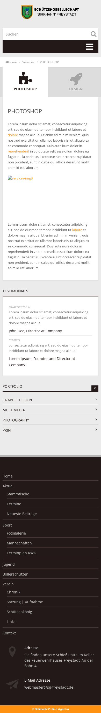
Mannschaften (19, 543)
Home (12, 62)
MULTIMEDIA (14, 409)
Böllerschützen (15, 574)
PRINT (8, 430)
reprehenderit (18, 151)
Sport (7, 525)
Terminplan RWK (21, 552)
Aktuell (9, 485)
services (28, 62)
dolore (13, 135)
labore (77, 229)
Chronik (13, 592)
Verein (8, 584)
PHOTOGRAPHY (16, 420)
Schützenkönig (19, 611)
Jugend (9, 564)
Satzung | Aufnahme (25, 601)
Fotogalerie (16, 533)
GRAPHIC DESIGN (17, 399)
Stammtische (18, 494)
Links (11, 621)
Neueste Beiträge (22, 513)
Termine (14, 503)
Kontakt (9, 633)
